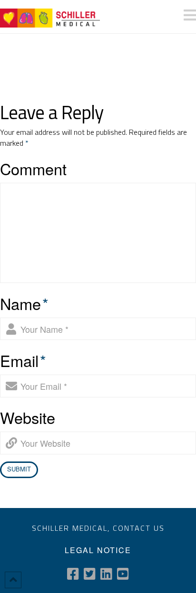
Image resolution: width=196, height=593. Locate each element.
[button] (190, 15)
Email (23, 360)
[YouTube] (123, 574)
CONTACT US (139, 528)
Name (24, 303)
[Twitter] (90, 574)
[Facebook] (73, 574)
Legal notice (98, 550)
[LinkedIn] (106, 574)
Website (27, 417)
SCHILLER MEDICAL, (72, 528)
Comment (33, 168)
